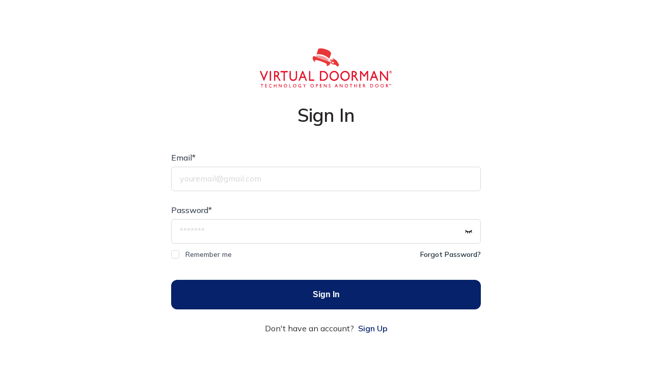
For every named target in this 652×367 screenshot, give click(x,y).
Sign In (326, 294)
